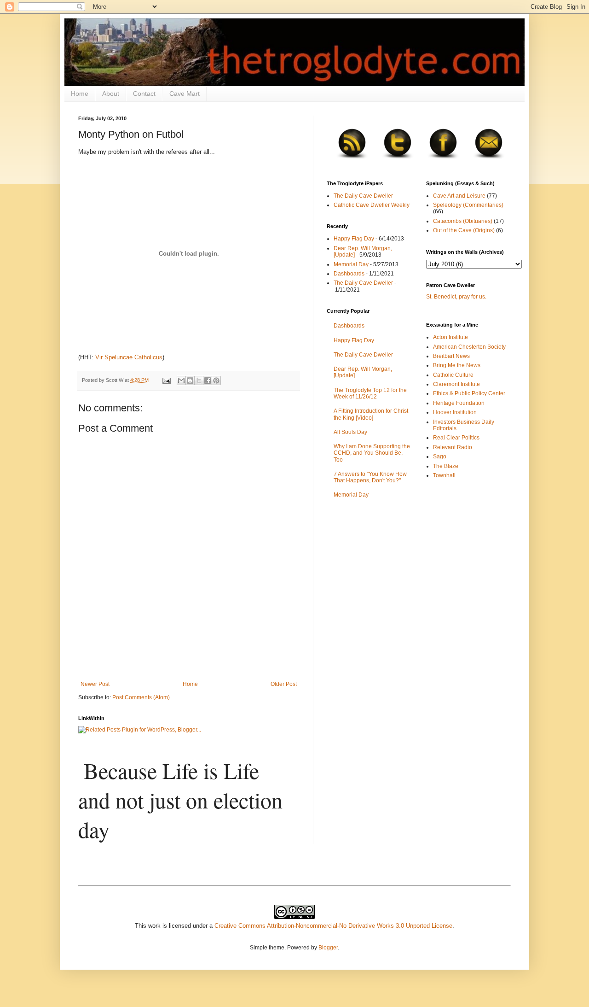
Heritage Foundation (459, 403)
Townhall (444, 475)
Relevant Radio (452, 447)
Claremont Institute (456, 384)
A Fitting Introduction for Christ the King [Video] (371, 414)
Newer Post (95, 684)
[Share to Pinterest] (216, 380)
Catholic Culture (453, 375)
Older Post (284, 684)
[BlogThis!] (190, 380)
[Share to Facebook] (207, 380)
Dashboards (349, 273)
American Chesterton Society (469, 347)
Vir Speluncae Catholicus (128, 357)
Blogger (328, 947)
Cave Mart (184, 93)
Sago (439, 456)
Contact (144, 93)
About (110, 93)
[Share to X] (198, 380)
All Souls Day (350, 432)
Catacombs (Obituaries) (462, 221)
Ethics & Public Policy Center (469, 393)
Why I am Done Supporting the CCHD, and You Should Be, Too (372, 453)
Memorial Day (351, 264)
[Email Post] (166, 380)
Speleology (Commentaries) (468, 205)
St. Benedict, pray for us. (456, 296)
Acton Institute (450, 337)
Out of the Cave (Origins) (464, 230)
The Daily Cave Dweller (363, 196)
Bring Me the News (456, 365)
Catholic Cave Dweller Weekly (372, 205)
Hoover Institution (455, 412)
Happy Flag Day (354, 238)
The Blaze (445, 466)
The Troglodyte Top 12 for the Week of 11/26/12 (370, 393)
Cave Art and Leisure (459, 196)
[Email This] (181, 380)
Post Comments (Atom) (141, 697)
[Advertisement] (188, 655)
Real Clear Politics (456, 437)
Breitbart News (451, 356)
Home (79, 93)
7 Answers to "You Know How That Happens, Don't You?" (370, 477)
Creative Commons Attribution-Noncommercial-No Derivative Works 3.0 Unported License (333, 925)
